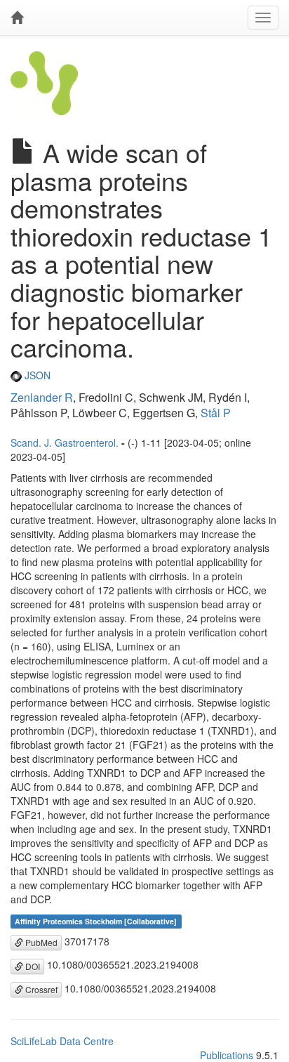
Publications (226, 1055)
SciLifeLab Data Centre (62, 1041)
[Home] (17, 17)
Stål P (216, 413)
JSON (36, 375)
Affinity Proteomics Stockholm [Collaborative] (96, 921)
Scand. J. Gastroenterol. (65, 442)
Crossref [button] (40, 989)
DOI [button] (31, 966)
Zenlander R (42, 397)
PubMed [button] (40, 942)
